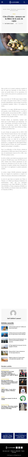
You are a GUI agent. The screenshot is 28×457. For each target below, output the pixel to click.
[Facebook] (9, 27)
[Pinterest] (15, 27)
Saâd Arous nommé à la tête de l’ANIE (9, 399)
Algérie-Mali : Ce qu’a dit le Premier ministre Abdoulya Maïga (8, 390)
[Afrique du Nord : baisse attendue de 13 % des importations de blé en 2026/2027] (4, 353)
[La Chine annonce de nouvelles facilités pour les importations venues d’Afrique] (4, 334)
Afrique (8, 9)
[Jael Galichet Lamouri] (14, 313)
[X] (12, 27)
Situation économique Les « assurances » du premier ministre (20, 436)
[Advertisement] (14, 72)
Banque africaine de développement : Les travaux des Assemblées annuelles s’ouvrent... (17, 340)
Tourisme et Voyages (5, 404)
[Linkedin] (19, 448)
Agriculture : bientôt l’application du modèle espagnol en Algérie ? (7, 436)
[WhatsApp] (18, 27)
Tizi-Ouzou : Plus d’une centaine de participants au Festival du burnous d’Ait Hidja (9, 407)
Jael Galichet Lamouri (9, 23)
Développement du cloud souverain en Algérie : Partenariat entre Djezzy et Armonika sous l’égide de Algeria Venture (9, 374)
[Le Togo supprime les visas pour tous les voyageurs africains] (4, 347)
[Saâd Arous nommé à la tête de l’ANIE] (23, 398)
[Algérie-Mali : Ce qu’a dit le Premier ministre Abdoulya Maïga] (23, 390)
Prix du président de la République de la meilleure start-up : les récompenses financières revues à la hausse (9, 382)
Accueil (4, 9)
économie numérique (5, 370)
